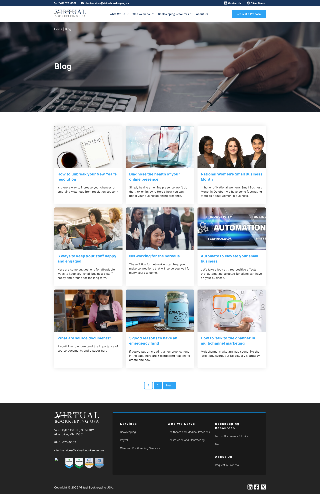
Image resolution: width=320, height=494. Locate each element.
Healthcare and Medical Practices (189, 432)
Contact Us (234, 3)
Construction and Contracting (186, 440)
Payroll (124, 440)
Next (169, 385)
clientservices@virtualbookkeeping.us (107, 3)
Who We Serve (141, 14)
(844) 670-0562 (67, 3)
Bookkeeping (128, 432)
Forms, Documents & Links (231, 436)
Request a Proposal (249, 14)
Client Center (258, 3)
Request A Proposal (227, 465)
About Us (202, 14)
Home (58, 29)
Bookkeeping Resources (173, 14)
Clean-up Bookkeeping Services (140, 448)
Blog (217, 444)
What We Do (117, 14)
